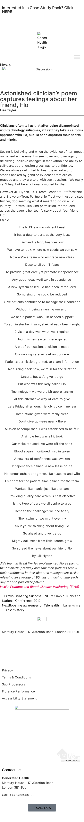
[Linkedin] (28, 659)
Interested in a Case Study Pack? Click (37, 9)
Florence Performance (18, 691)
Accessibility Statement (19, 698)
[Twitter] (17, 659)
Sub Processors (13, 684)
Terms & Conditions (16, 677)
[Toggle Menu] (77, 57)
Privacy (7, 670)
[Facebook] (7, 659)
